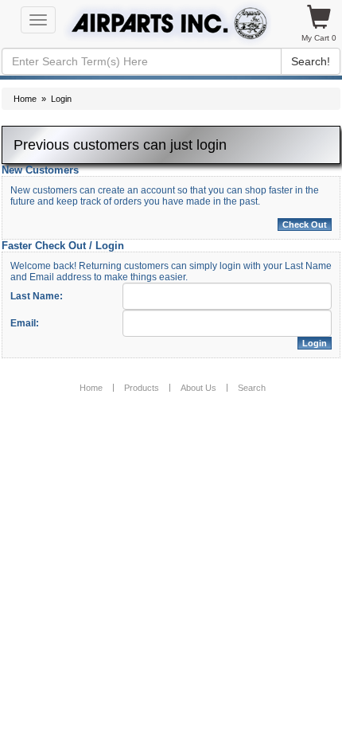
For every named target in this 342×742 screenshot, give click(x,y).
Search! (310, 61)
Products (141, 387)
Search (252, 387)
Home (25, 98)
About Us (198, 387)
